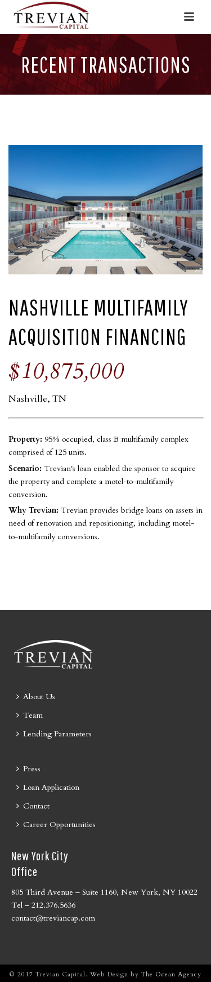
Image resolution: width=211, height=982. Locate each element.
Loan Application (51, 787)
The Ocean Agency (171, 974)
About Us (39, 696)
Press (32, 768)
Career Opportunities (59, 824)
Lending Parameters (57, 733)
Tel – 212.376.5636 (43, 905)
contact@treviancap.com (53, 918)
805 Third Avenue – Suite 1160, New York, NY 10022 (104, 892)
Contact (36, 806)
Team (33, 715)
